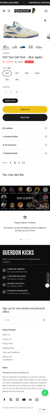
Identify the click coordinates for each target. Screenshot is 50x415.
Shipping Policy (8, 348)
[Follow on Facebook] (4, 399)
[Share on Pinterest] (19, 163)
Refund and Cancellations (8, 358)
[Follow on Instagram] (17, 399)
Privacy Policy (8, 343)
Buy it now (25, 117)
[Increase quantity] (16, 92)
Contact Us (7, 339)
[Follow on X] (11, 399)
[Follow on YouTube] (24, 399)
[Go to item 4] (30, 46)
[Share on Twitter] (15, 163)
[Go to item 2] (14, 46)
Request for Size (10, 100)
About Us (6, 335)
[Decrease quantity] (6, 92)
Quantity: (6, 87)
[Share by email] (23, 163)
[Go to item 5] (39, 46)
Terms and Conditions (11, 352)
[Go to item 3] (22, 46)
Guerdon (6, 53)
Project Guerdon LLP (26, 408)
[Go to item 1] (6, 46)
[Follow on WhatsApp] (37, 399)
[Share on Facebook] (10, 163)
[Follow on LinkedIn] (30, 399)
